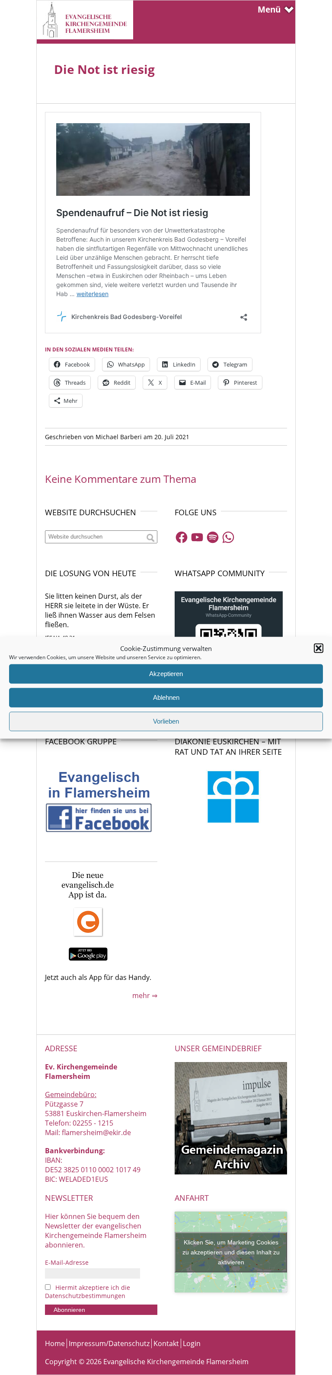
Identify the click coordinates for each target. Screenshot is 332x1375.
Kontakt (166, 1343)
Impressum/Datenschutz (109, 1343)
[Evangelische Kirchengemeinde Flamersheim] (85, 36)
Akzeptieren (166, 673)
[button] (318, 648)
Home (55, 1343)
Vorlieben (166, 721)
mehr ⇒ (144, 995)
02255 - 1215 (93, 1123)
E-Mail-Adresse (67, 1262)
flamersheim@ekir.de (96, 1132)
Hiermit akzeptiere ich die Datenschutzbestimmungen (87, 1291)
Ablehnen (166, 697)
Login (192, 1343)
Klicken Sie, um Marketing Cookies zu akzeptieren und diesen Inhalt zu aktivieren (231, 1251)
